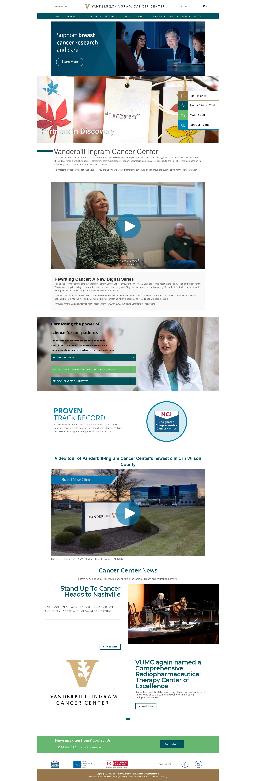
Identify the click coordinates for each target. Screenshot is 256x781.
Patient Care (71, 16)
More (184, 16)
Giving (124, 16)
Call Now (170, 744)
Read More (111, 646)
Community (139, 16)
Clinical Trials (91, 16)
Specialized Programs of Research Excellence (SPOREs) (84, 369)
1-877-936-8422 (60, 6)
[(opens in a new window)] (128, 48)
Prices (197, 16)
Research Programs (64, 357)
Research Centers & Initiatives (70, 381)
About (172, 16)
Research (109, 16)
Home (56, 16)
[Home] (124, 6)
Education (157, 16)
